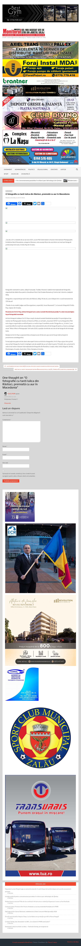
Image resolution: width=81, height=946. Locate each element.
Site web (5, 463)
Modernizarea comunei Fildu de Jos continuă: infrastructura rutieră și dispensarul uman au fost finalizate (37, 901)
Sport (6, 174)
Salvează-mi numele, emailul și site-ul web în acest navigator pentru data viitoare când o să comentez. (18, 475)
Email (4, 454)
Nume (4, 446)
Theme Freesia (52, 942)
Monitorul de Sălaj (11, 197)
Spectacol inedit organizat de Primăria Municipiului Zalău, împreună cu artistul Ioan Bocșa (44, 369)
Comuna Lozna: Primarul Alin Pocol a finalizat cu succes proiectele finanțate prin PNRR (31, 906)
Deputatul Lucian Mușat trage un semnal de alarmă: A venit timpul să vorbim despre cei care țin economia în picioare (38, 890)
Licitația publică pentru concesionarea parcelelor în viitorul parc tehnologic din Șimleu (31, 896)
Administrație (20, 169)
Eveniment (8, 169)
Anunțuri (14, 174)
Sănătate (54, 169)
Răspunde (7, 403)
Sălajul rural (42, 169)
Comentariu (6, 420)
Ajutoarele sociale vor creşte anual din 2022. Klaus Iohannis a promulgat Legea (32, 366)
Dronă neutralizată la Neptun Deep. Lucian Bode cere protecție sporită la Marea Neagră (32, 916)
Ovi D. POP (11, 393)
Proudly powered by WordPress (22, 942)
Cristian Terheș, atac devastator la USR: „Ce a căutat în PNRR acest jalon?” (27, 921)
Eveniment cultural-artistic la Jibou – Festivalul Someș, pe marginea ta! (26, 926)
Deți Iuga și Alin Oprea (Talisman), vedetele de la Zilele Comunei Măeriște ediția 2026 (31, 911)
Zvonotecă (25, 174)
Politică (31, 169)
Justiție (63, 169)
